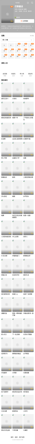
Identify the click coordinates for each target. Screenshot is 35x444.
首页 (12, 437)
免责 (16, 437)
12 (11, 56)
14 (24, 56)
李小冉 (25, 11)
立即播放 (25, 21)
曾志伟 (30, 11)
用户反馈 (21, 437)
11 (4, 56)
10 (31, 51)
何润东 (20, 11)
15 (31, 56)
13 (17, 56)
